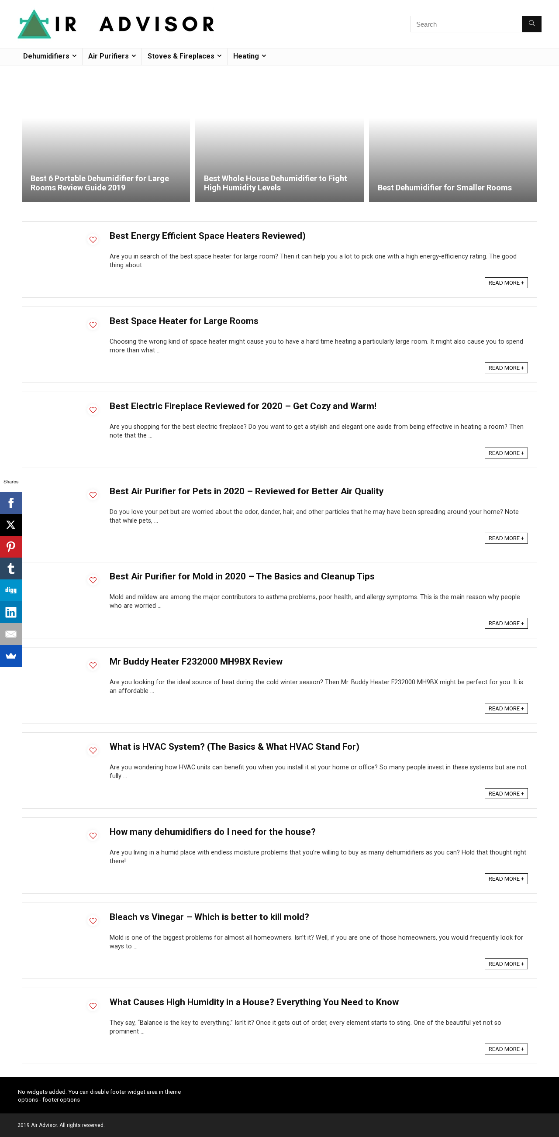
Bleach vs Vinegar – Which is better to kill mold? (209, 917)
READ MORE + (506, 282)
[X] (11, 525)
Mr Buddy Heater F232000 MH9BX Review (196, 661)
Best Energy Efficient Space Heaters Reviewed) (208, 236)
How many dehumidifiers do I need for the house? (213, 832)
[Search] (532, 24)
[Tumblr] (11, 568)
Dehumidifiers (46, 56)
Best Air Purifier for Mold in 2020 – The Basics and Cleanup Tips (242, 576)
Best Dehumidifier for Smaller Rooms (445, 187)
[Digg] (11, 590)
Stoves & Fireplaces (181, 56)
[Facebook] (11, 503)
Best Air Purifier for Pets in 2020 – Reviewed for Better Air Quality (246, 491)
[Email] (11, 634)
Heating (246, 56)
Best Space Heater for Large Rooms (184, 321)
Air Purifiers (108, 56)
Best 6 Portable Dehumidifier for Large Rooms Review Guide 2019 (100, 183)
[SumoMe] (11, 656)
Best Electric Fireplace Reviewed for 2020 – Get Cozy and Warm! (243, 406)
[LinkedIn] (11, 612)
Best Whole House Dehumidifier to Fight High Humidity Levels (275, 183)
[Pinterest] (11, 547)
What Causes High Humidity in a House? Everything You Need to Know (254, 1002)
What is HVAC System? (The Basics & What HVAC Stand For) (234, 746)
